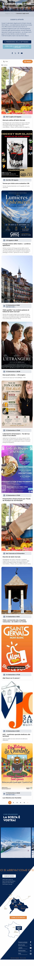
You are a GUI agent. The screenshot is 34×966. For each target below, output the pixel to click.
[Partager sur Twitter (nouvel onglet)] (15, 53)
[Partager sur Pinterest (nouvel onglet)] (18, 53)
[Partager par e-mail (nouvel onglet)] (22, 53)
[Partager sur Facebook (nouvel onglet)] (12, 53)
